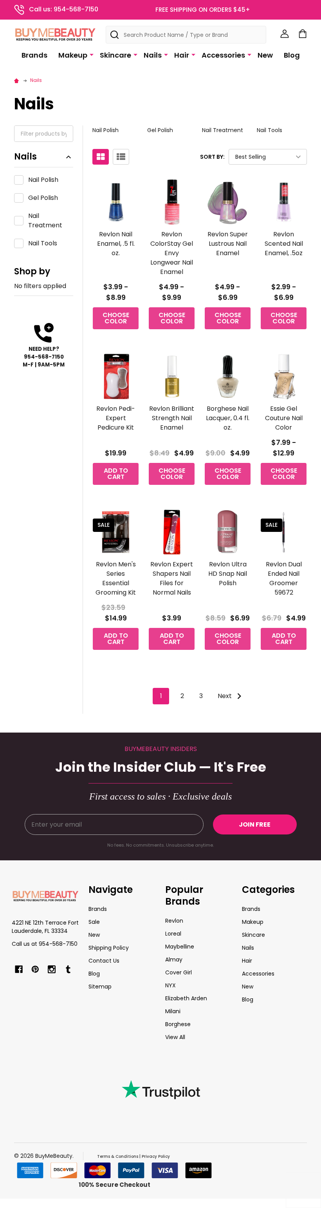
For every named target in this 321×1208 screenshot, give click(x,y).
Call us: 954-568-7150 (63, 9)
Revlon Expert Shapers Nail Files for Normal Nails (171, 578)
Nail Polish (43, 179)
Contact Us (103, 961)
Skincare (115, 55)
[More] (92, 54)
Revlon (174, 921)
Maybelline (179, 946)
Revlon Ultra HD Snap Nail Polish (227, 574)
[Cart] (302, 33)
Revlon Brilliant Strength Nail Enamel (171, 418)
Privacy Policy (156, 1156)
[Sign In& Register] (284, 33)
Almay (173, 959)
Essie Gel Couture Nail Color (284, 418)
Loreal (173, 934)
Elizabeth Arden (186, 998)
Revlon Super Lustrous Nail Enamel (227, 244)
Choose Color (116, 318)
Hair (181, 55)
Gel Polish (43, 197)
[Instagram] (52, 969)
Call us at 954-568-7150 (45, 944)
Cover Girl (178, 972)
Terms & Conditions (117, 1156)
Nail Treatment (45, 220)
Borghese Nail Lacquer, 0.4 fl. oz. (227, 418)
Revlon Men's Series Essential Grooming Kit (116, 578)
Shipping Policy (108, 948)
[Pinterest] (35, 969)
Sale (94, 922)
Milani (172, 1011)
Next (225, 695)
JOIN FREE (255, 824)
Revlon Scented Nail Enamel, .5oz (284, 244)
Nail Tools (42, 243)
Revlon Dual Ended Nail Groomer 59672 (284, 578)
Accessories (223, 55)
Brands (34, 55)
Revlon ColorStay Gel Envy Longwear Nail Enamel (171, 253)
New (265, 55)
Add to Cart (116, 473)
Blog (292, 55)
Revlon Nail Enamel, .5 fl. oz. (116, 244)
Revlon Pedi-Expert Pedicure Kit (115, 418)
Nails (153, 55)
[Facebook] (19, 969)
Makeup (72, 55)
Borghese (178, 1024)
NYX (170, 985)
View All (175, 1037)
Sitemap (100, 986)
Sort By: (212, 157)
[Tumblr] (68, 969)
